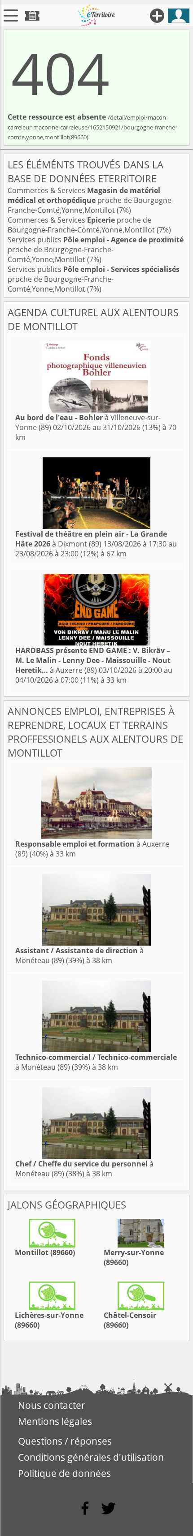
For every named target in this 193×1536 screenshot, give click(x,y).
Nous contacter (51, 1405)
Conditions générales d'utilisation (91, 1457)
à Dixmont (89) (91, 539)
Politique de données (64, 1473)
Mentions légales (55, 1421)
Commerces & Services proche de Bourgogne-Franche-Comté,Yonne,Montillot (91, 200)
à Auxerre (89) (93, 660)
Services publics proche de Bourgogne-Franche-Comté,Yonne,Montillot (96, 249)
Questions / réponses (65, 1441)
